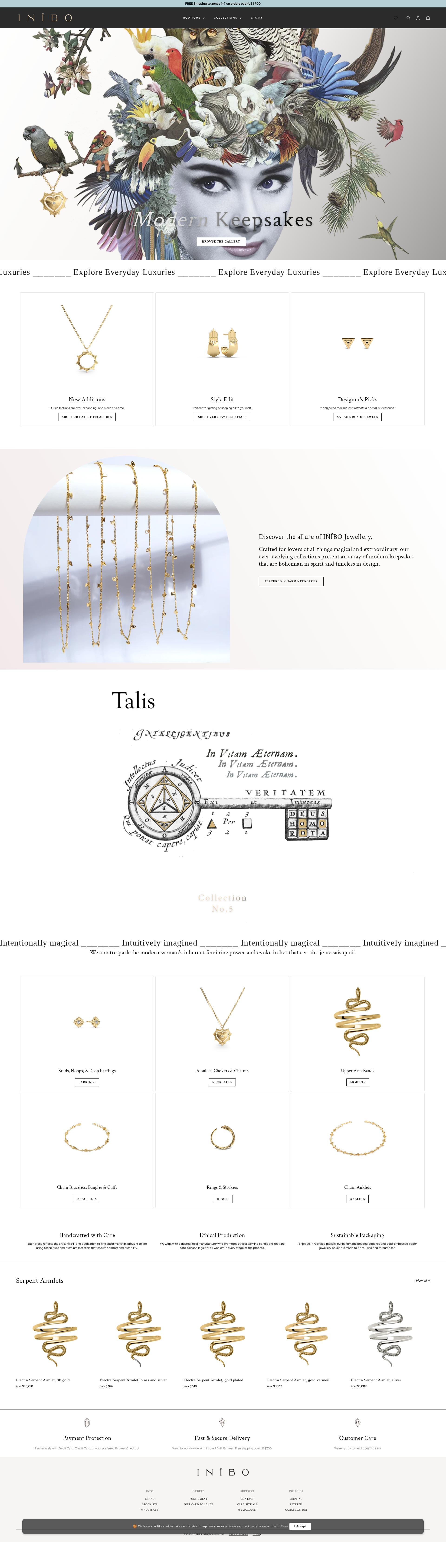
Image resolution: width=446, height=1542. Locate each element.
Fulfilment (199, 1498)
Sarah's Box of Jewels (357, 417)
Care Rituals (247, 1504)
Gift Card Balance (198, 1504)
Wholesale (149, 1509)
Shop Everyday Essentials (222, 417)
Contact (247, 1498)
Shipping (296, 1498)
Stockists (149, 1504)
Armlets (358, 1082)
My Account (247, 1509)
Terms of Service (238, 1534)
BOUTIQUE (192, 17)
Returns (296, 1504)
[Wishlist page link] (396, 18)
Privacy (257, 1534)
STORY (257, 17)
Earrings (87, 1082)
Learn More (280, 1526)
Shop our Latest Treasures (87, 417)
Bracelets (87, 1199)
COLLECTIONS (226, 17)
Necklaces (222, 1082)
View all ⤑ (423, 1280)
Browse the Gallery (221, 241)
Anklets (357, 1199)
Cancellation (296, 1509)
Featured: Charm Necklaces (291, 581)
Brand (150, 1498)
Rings (222, 1199)
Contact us (372, 1448)
